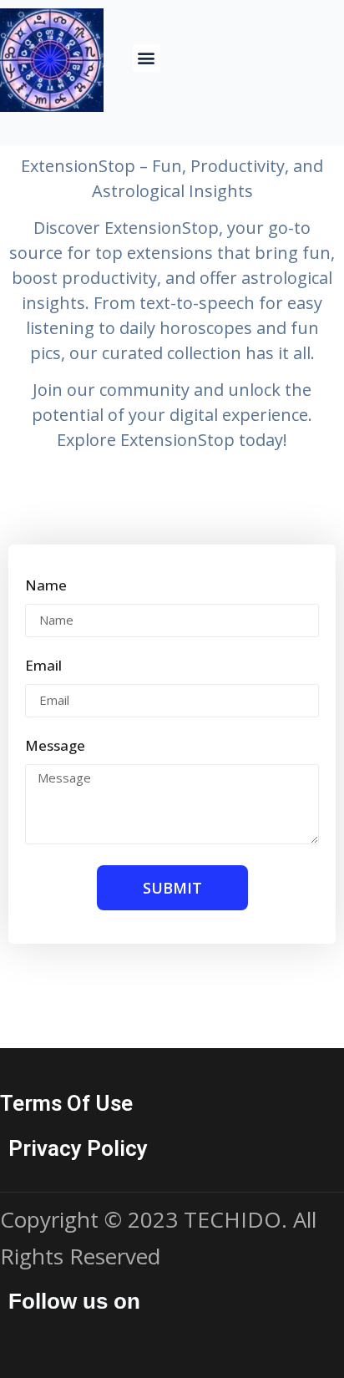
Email (43, 666)
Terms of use (66, 1103)
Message (55, 746)
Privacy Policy (78, 1148)
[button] (146, 58)
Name (46, 586)
